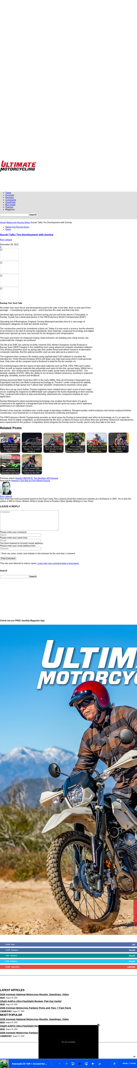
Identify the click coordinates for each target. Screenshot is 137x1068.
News (8, 229)
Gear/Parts (10, 202)
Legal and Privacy (66, 162)
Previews (9, 195)
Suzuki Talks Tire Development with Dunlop (26, 234)
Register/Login (10, 162)
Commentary (6, 1011)
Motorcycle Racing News (18, 222)
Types (8, 193)
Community (10, 200)
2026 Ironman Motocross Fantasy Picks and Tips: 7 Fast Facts (35, 1008)
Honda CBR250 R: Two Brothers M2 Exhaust (36, 478)
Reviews (9, 197)
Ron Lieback (6, 240)
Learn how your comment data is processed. (58, 563)
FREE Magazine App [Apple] (26, 162)
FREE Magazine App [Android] (48, 162)
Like (133, 944)
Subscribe (131, 967)
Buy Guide (10, 205)
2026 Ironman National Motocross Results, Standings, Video (34, 994)
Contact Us (87, 162)
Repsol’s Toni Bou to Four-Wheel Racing (30, 480)
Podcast (9, 207)
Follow (132, 950)
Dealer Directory (115, 162)
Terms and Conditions (101, 162)
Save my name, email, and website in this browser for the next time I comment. (38, 553)
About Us (78, 162)
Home (3, 222)
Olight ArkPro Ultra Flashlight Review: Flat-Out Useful (30, 1001)
